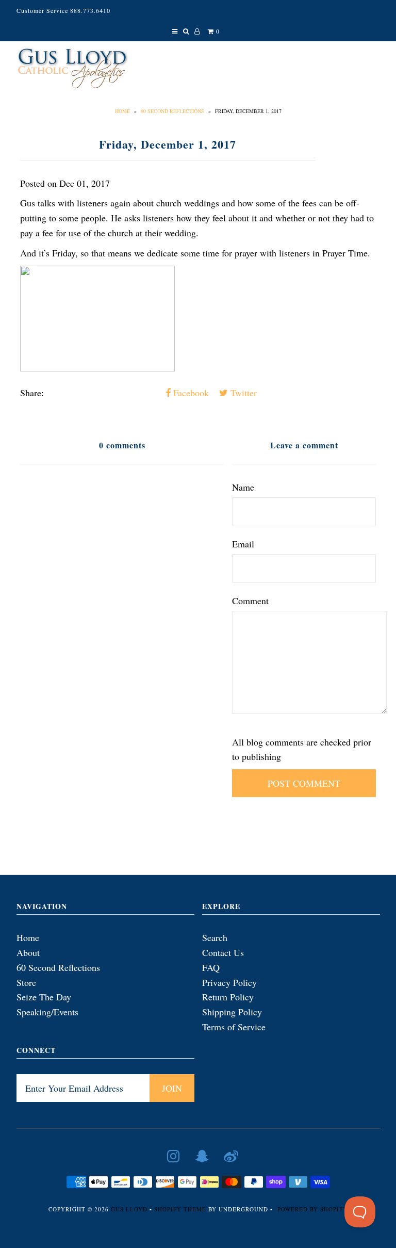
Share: (32, 392)
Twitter (242, 392)
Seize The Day (43, 997)
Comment (250, 600)
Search (214, 937)
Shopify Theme (180, 1209)
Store (26, 982)
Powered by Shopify (312, 1209)
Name (243, 487)
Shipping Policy (232, 1012)
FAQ (211, 967)
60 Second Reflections (172, 111)
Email (243, 544)
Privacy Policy (229, 982)
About (28, 952)
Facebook (190, 392)
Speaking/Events (47, 1012)
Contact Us (223, 952)
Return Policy (228, 997)
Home (122, 111)
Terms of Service (234, 1026)
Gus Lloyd (129, 1209)
